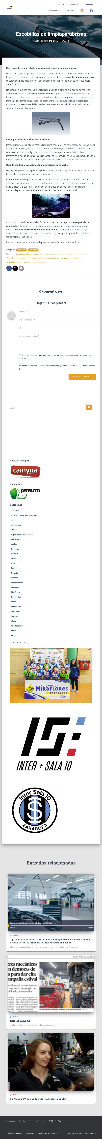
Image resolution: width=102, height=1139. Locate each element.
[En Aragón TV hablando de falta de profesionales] (51, 1062)
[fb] (91, 10)
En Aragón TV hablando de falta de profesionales (38, 1098)
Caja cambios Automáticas (22, 535)
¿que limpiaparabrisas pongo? (27, 254)
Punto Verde (16, 607)
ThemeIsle (92, 1134)
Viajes (13, 631)
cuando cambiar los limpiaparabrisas (71, 254)
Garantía (14, 573)
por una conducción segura (71, 258)
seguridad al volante (15, 262)
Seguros (14, 616)
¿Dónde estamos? (15, 1133)
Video (13, 636)
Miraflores (15, 592)
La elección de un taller (48, 1133)
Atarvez (14, 530)
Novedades (16, 597)
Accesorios (16, 525)
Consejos (74, 4)
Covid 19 (14, 554)
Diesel (13, 559)
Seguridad (89, 4)
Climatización (17, 539)
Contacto (60, 4)
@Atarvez (15, 511)
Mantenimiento (55, 10)
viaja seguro (42, 262)
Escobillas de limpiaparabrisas (19, 258)
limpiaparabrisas (52, 258)
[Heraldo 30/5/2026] (51, 984)
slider (13, 621)
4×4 (12, 520)
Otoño (13, 602)
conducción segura (47, 254)
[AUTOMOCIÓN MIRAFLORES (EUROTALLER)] (9, 8)
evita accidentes (38, 258)
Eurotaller (15, 568)
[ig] (82, 10)
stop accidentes (30, 262)
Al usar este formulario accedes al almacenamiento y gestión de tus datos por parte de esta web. (57, 367)
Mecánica (70, 10)
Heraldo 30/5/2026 (20, 1020)
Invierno (14, 578)
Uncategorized (17, 626)
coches (14, 544)
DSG (13, 563)
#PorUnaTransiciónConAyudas (24, 515)
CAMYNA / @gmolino (57, 1121)
